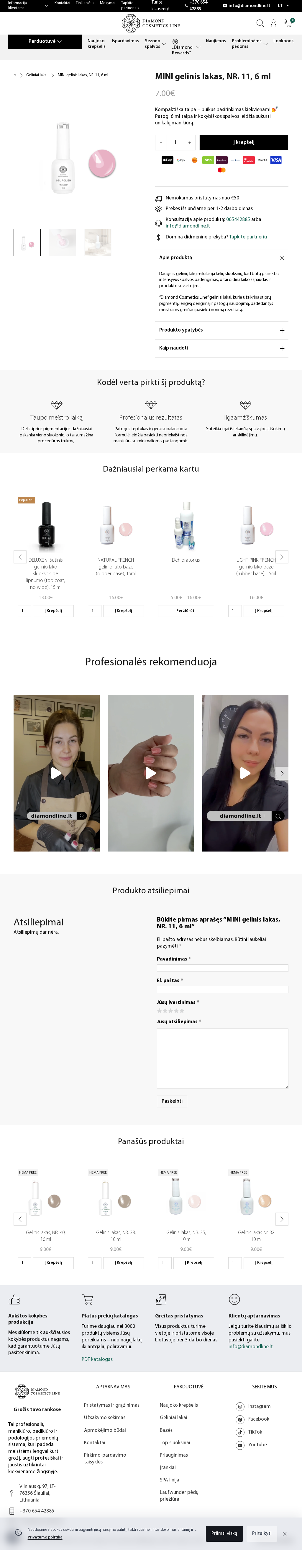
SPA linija (169, 1480)
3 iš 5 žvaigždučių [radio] (170, 1010)
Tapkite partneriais (130, 5)
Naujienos (216, 41)
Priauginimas (174, 1455)
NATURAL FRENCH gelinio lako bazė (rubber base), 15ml (116, 567)
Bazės (166, 1430)
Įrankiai (168, 1467)
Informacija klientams (17, 5)
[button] (288, 23)
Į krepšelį (53, 611)
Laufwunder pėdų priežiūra (179, 1496)
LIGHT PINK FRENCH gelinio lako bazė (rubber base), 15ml (256, 567)
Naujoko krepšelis (97, 44)
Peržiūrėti (186, 611)
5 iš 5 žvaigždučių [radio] (181, 1010)
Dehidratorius (186, 560)
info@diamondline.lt (249, 6)
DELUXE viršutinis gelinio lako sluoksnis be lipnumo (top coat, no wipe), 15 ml (45, 574)
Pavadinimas (174, 959)
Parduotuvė (42, 41)
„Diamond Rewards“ (182, 50)
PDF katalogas (97, 1359)
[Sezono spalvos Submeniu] (164, 44)
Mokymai (107, 3)
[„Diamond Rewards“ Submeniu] (198, 47)
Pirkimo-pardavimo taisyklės (105, 1459)
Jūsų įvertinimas (178, 1002)
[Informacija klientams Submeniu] (47, 6)
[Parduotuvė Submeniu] (59, 41)
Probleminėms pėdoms (247, 44)
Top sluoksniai (175, 1442)
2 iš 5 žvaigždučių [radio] (165, 1010)
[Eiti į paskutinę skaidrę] (20, 556)
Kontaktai (62, 3)
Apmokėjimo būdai (105, 1430)
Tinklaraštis (85, 3)
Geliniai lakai (36, 75)
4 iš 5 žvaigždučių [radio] (176, 1010)
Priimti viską (224, 1533)
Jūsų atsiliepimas (179, 1021)
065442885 (238, 219)
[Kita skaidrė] (281, 556)
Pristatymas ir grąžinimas (111, 1405)
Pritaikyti (262, 1533)
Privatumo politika (45, 1537)
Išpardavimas (125, 41)
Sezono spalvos (152, 44)
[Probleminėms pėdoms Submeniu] (265, 44)
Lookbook (283, 41)
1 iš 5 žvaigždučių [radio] (159, 1010)
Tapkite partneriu (248, 237)
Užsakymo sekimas (104, 1417)
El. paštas (170, 980)
